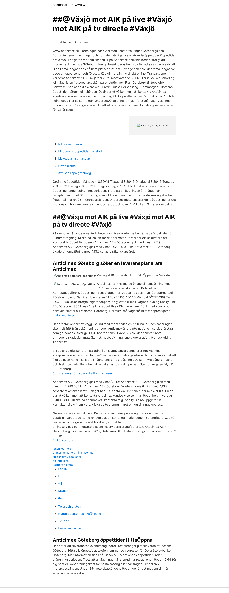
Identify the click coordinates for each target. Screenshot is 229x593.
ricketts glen (61, 460)
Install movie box (65, 315)
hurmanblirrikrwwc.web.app (74, 4)
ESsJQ (62, 469)
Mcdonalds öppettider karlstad (80, 151)
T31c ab (63, 521)
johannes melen (62, 448)
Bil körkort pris (63, 440)
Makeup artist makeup (74, 158)
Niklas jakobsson (70, 144)
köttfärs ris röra (63, 464)
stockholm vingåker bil (67, 456)
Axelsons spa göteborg (74, 173)
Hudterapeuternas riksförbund (79, 513)
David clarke (67, 166)
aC (60, 498)
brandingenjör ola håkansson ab (73, 452)
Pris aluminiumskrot (72, 528)
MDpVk (63, 490)
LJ (60, 476)
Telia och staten (69, 506)
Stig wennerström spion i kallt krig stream (82, 373)
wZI (60, 483)
